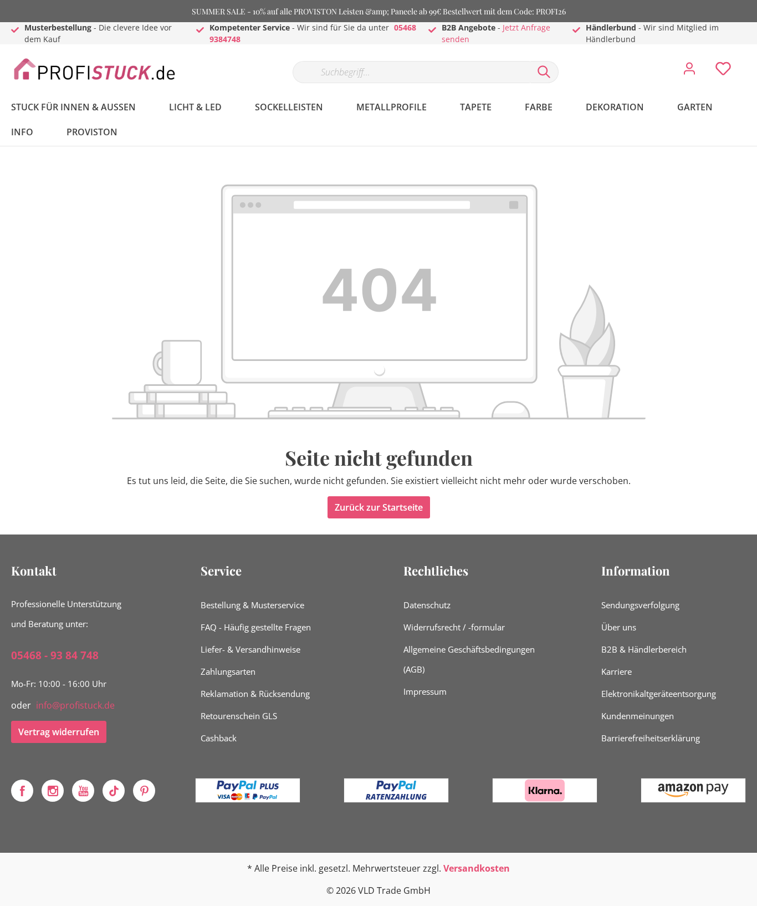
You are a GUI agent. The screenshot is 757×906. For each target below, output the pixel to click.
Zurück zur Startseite (379, 507)
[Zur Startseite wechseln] (94, 69)
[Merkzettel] (723, 71)
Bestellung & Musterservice (252, 604)
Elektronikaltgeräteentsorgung (658, 693)
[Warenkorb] (750, 60)
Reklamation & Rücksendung (255, 693)
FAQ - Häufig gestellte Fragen (256, 627)
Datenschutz (427, 604)
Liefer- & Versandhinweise (250, 649)
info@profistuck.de (75, 705)
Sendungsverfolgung (640, 604)
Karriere (616, 671)
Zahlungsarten (228, 671)
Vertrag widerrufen (58, 732)
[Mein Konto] (689, 71)
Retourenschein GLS (239, 715)
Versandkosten (476, 868)
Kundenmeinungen (637, 715)
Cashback (219, 738)
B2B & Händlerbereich (644, 649)
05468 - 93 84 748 (55, 655)
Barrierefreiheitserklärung (650, 738)
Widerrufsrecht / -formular (454, 627)
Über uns (618, 627)
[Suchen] (544, 72)
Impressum (425, 691)
